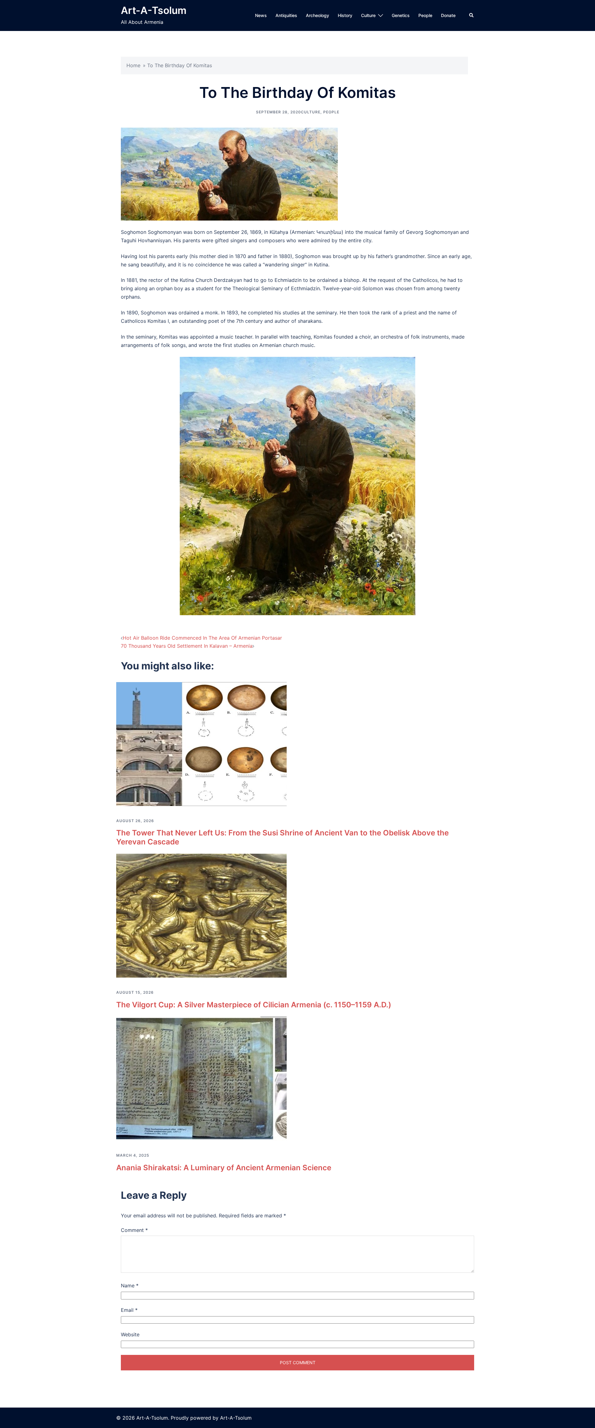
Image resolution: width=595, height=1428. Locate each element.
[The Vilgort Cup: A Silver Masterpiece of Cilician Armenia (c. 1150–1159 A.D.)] (201, 915)
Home (133, 65)
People (425, 15)
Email (129, 1310)
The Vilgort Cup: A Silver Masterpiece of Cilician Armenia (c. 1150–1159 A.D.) (253, 1004)
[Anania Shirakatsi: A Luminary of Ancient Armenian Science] (201, 1078)
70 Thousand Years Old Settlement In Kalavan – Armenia (187, 646)
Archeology (317, 15)
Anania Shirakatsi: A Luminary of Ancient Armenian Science (223, 1167)
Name (130, 1285)
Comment (134, 1230)
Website (130, 1334)
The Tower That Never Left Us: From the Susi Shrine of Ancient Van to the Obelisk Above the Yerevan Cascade (282, 837)
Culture (368, 15)
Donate (448, 15)
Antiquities (286, 15)
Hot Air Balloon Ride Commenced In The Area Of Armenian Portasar (202, 638)
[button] (471, 15)
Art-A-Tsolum (154, 10)
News (261, 15)
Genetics (401, 15)
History (345, 15)
